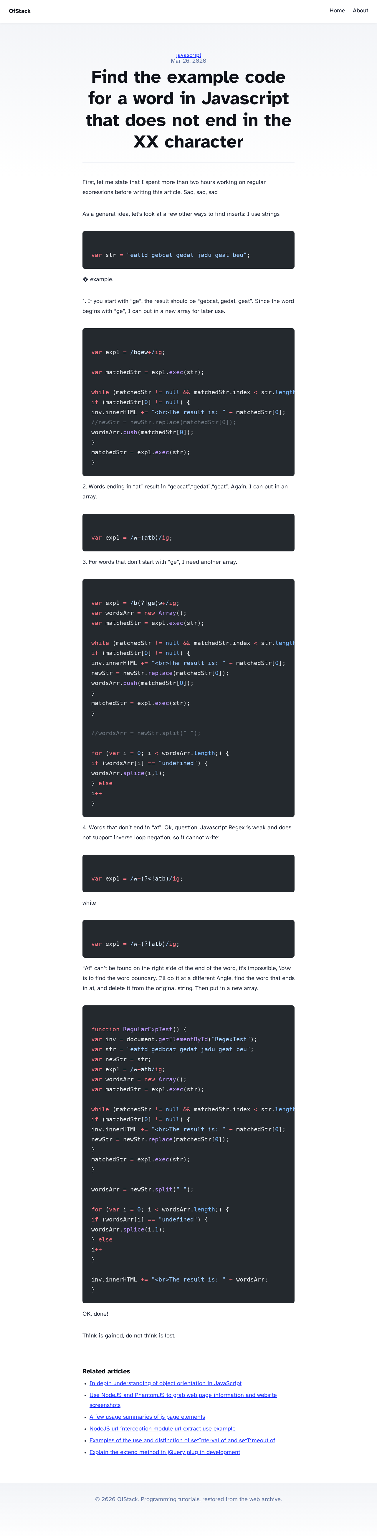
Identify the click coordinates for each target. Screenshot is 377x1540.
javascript (188, 55)
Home (337, 11)
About (360, 11)
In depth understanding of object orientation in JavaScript (166, 1383)
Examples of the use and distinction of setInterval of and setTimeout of (182, 1441)
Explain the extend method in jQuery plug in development (165, 1452)
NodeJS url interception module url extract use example (163, 1429)
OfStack (20, 11)
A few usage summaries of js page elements (147, 1417)
